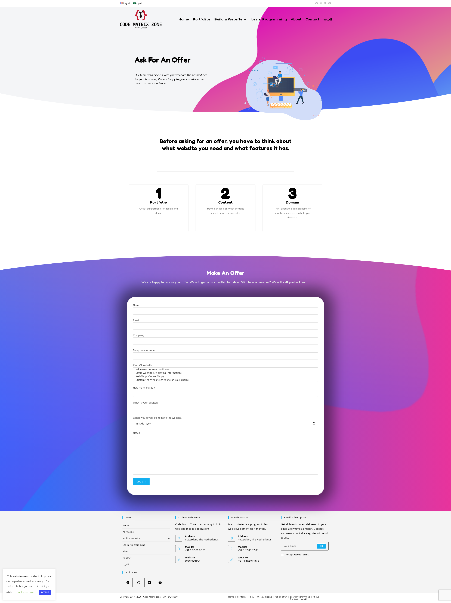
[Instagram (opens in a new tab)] (321, 3)
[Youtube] (160, 582)
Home (125, 525)
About (125, 551)
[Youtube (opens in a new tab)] (329, 3)
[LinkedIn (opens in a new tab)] (325, 3)
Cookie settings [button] (25, 592)
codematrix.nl (193, 560)
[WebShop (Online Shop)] (225, 376)
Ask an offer (281, 596)
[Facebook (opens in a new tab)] (316, 3)
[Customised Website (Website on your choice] (225, 380)
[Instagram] (138, 582)
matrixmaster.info (248, 560)
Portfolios (128, 531)
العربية (125, 564)
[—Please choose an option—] (225, 369)
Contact (126, 557)
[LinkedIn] (149, 582)
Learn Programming (133, 544)
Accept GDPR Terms (297, 554)
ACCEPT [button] (45, 592)
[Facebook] (128, 582)
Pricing (268, 596)
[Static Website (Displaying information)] (225, 373)
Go (321, 545)
